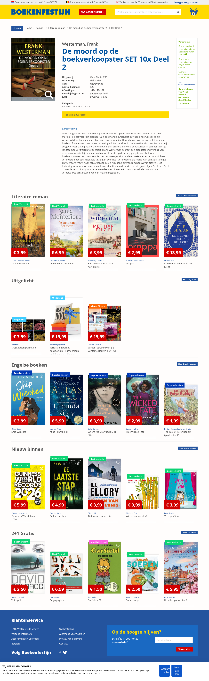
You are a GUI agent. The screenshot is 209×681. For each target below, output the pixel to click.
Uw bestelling (66, 628)
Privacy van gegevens (70, 638)
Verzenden (184, 649)
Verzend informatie (21, 633)
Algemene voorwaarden (72, 633)
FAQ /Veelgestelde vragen (25, 628)
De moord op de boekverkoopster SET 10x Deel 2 (95, 27)
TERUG (18, 28)
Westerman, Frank (80, 44)
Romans (40, 27)
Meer (187, 196)
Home (29, 27)
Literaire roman (56, 27)
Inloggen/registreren (186, 2)
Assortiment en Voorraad (25, 638)
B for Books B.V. (98, 77)
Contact (63, 643)
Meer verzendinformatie (186, 83)
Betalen (15, 643)
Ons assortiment (91, 12)
